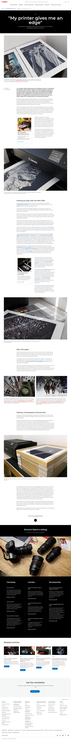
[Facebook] (57, 735)
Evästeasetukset (16, 732)
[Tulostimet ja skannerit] (34, 4)
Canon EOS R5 (21, 400)
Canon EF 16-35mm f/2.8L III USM (20, 401)
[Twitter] (65, 735)
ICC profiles (29, 251)
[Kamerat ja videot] (17, 4)
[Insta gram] (60, 735)
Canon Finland (5, 735)
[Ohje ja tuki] (49, 4)
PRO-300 (33, 235)
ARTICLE (37, 656)
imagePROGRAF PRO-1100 (21, 80)
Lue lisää (6, 666)
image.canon (47, 269)
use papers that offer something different (34, 361)
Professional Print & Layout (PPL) (24, 247)
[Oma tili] (66, 2)
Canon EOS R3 (43, 401)
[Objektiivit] (23, 4)
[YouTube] (68, 735)
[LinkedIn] (62, 735)
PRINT (35, 14)
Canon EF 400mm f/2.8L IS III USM (43, 403)
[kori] (68, 2)
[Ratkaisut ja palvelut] (43, 4)
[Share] (35, 520)
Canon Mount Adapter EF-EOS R (55, 401)
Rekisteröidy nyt (35, 691)
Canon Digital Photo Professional (29, 248)
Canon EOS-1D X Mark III (13, 616)
